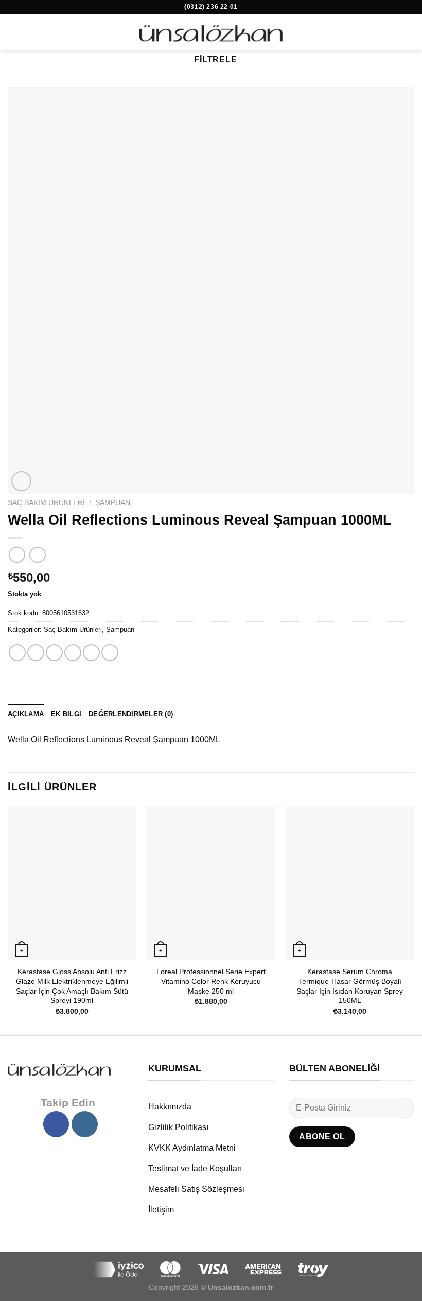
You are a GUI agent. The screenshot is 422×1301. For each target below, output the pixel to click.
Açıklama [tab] (26, 714)
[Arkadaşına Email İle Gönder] (72, 652)
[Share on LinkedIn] (109, 652)
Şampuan (112, 503)
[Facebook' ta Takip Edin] (56, 1124)
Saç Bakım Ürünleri (46, 503)
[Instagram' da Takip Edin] (84, 1124)
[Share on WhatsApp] (17, 652)
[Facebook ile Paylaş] (35, 652)
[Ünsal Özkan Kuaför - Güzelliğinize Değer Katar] (211, 32)
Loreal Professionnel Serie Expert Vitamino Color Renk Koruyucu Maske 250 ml (211, 981)
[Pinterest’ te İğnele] (91, 652)
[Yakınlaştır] (21, 481)
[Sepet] (409, 32)
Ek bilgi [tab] (66, 714)
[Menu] (14, 32)
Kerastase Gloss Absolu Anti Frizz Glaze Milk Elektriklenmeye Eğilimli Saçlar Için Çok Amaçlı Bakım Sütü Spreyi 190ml (72, 985)
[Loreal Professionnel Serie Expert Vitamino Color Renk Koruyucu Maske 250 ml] (211, 883)
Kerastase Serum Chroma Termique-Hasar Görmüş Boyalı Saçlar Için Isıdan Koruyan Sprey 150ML (349, 985)
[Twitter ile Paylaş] (54, 652)
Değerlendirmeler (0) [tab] (131, 714)
